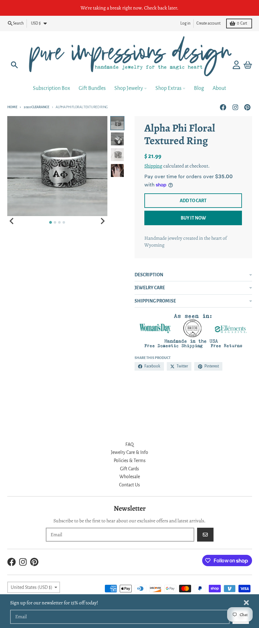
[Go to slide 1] (50, 222)
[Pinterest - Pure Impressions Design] (247, 107)
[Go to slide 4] (64, 222)
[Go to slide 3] (59, 222)
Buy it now (193, 217)
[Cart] (248, 65)
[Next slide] (102, 221)
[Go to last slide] (12, 221)
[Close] (246, 602)
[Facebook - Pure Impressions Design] (223, 107)
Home (12, 107)
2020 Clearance (36, 107)
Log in (185, 23)
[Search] (14, 65)
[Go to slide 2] (55, 222)
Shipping (153, 165)
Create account (208, 23)
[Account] (236, 65)
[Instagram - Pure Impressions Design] (235, 107)
